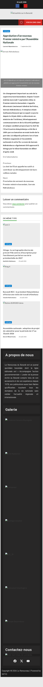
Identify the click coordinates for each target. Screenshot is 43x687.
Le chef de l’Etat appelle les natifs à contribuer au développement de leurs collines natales (20, 168)
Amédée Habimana (9, 261)
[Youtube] (25, 6)
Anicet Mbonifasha (9, 337)
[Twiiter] (21, 6)
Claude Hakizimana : (10, 297)
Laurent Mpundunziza (10, 46)
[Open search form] (13, 22)
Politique (6, 31)
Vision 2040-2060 (33, 22)
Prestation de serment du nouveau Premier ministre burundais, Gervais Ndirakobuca (19, 183)
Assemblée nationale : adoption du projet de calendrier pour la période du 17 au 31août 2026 (21, 331)
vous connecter (18, 204)
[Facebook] (17, 6)
